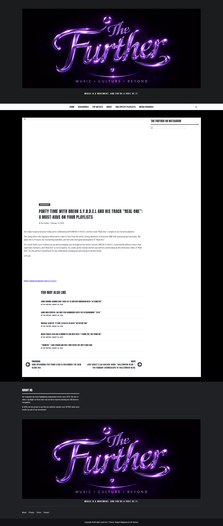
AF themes (134, 522)
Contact (46, 512)
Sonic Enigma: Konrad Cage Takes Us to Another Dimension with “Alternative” (71, 301)
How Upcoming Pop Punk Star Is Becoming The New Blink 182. (56, 364)
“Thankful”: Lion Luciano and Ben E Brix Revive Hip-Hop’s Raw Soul (66, 345)
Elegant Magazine (121, 522)
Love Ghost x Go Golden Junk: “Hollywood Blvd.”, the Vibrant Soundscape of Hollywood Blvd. (111, 364)
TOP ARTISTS (97, 106)
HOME (72, 106)
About (24, 512)
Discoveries (44, 205)
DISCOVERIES (83, 106)
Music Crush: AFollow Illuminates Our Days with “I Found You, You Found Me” (71, 334)
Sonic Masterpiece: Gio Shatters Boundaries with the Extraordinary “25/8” (71, 312)
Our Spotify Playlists (125, 106)
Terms (38, 512)
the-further (45, 223)
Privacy (31, 512)
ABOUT (109, 106)
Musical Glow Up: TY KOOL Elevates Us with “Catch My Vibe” (64, 323)
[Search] (196, 107)
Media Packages (146, 106)
